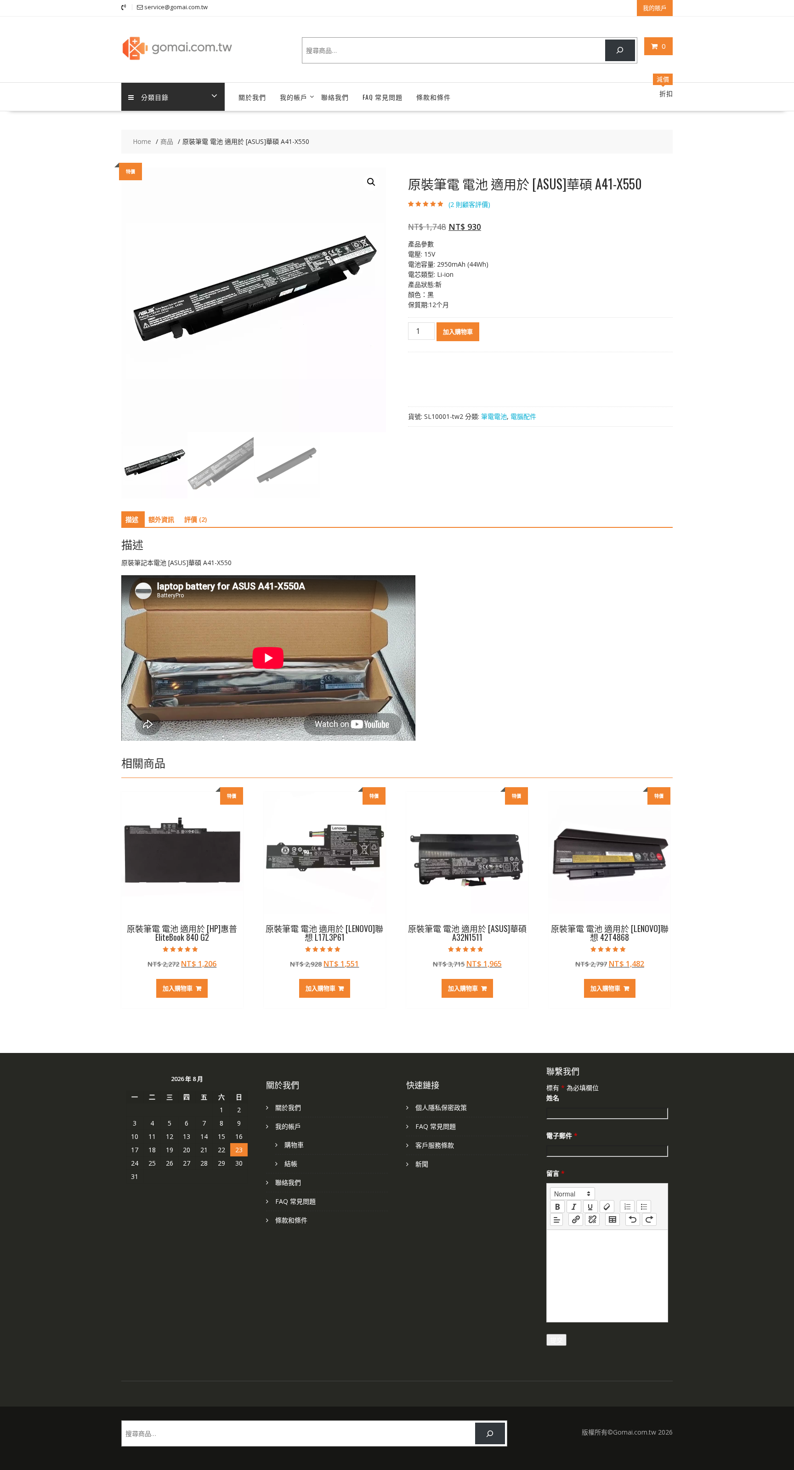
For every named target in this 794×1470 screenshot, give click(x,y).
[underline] (590, 1206)
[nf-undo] (632, 1219)
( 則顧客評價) (469, 204)
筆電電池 (494, 416)
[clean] (607, 1206)
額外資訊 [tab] (161, 519)
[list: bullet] (643, 1206)
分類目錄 (155, 97)
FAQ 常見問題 (383, 97)
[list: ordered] (627, 1206)
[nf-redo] (649, 1219)
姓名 (552, 1097)
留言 (555, 1173)
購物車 (294, 1144)
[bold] (557, 1206)
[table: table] (612, 1219)
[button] (371, 182)
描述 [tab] (131, 519)
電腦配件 (523, 416)
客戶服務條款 (434, 1145)
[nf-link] (575, 1219)
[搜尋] (620, 50)
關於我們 (252, 97)
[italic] (574, 1206)
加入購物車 (458, 331)
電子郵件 (562, 1135)
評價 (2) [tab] (195, 519)
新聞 (421, 1164)
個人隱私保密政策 (441, 1107)
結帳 (290, 1163)
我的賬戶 (655, 8)
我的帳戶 (293, 97)
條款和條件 (433, 97)
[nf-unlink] (592, 1219)
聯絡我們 (335, 97)
